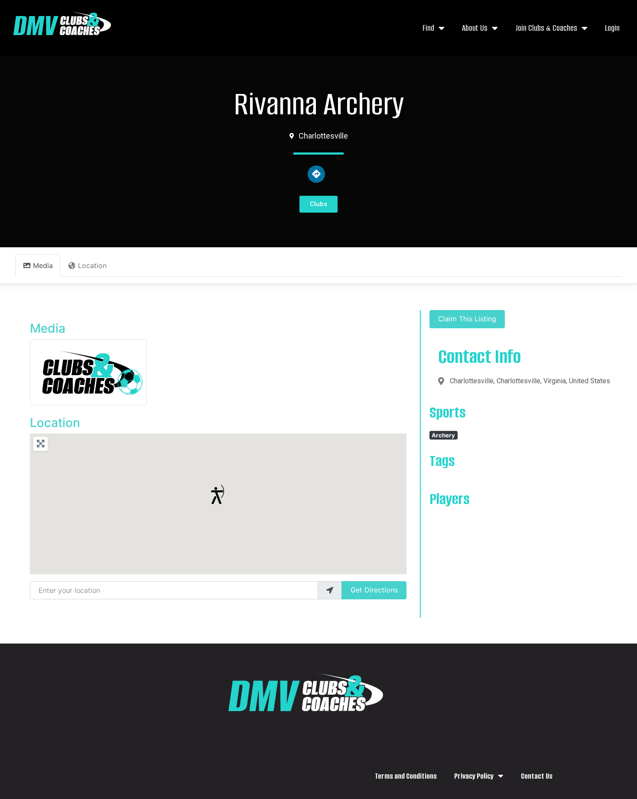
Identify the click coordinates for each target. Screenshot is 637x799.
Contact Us (536, 776)
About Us (475, 28)
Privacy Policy (474, 776)
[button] (217, 494)
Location (55, 422)
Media (47, 328)
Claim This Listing (467, 318)
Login (612, 28)
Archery (443, 435)
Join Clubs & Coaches (546, 28)
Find (428, 28)
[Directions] (316, 174)
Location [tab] (92, 265)
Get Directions (374, 590)
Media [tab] (43, 265)
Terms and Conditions (406, 776)
